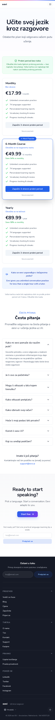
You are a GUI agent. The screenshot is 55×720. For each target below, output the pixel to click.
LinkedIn (6, 677)
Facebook (7, 686)
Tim (4, 633)
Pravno (7, 653)
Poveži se (8, 671)
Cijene (5, 606)
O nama (6, 628)
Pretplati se (27, 541)
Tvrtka (6, 622)
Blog (5, 601)
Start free (26, 514)
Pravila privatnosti (10, 664)
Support (6, 642)
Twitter (6, 681)
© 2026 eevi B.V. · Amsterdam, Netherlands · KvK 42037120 (27, 716)
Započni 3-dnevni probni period (27, 125)
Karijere (6, 646)
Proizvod (8, 591)
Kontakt (6, 637)
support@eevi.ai (27, 463)
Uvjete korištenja (10, 659)
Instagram (7, 690)
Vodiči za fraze (9, 597)
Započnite (7, 611)
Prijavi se (6, 615)
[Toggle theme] (50, 710)
